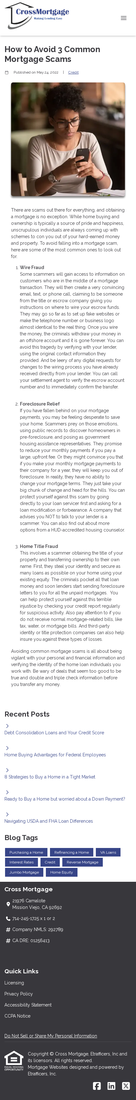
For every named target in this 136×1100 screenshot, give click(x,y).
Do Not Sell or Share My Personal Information (50, 1035)
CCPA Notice (17, 1016)
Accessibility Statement (28, 1004)
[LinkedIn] (111, 1086)
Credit (73, 72)
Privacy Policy (18, 993)
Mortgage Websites (48, 1067)
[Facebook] (96, 1086)
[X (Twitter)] (126, 1086)
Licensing (14, 982)
